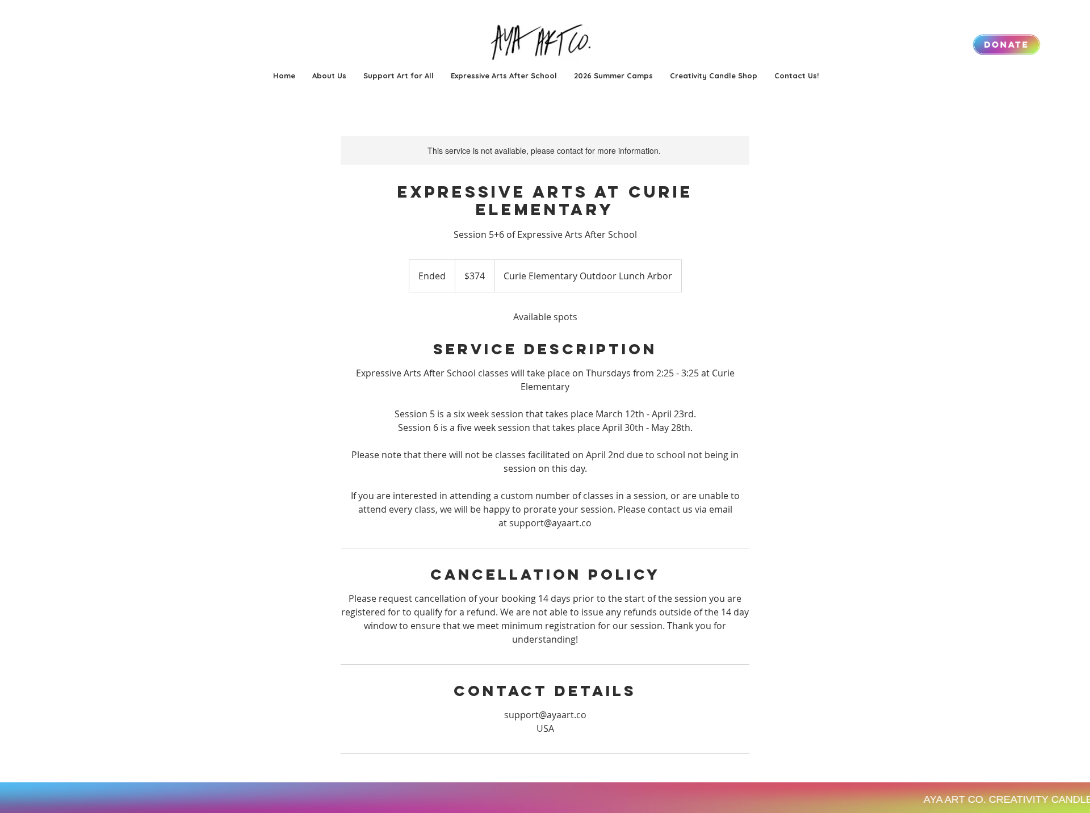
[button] (613, 75)
